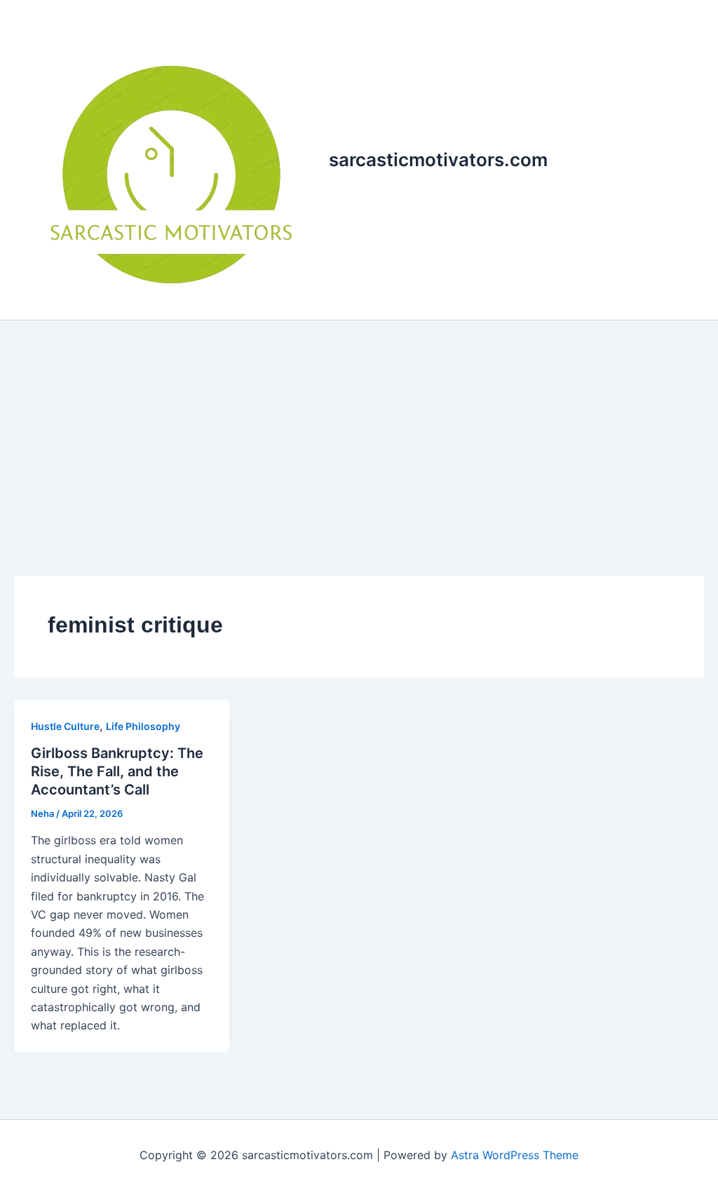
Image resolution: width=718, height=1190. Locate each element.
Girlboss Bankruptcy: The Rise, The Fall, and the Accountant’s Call (117, 771)
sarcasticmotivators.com (438, 159)
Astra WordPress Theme (514, 1155)
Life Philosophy (143, 726)
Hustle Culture (65, 726)
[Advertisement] (359, 425)
